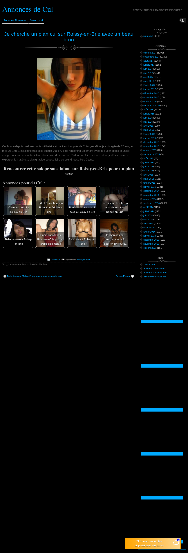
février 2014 (149, 232)
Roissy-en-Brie (83, 259)
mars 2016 (148, 130)
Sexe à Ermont (123, 276)
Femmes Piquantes (15, 20)
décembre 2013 (151, 240)
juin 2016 (148, 118)
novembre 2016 (151, 97)
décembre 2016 (151, 93)
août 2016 (148, 109)
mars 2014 (148, 227)
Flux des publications (154, 268)
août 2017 (148, 61)
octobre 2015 (150, 150)
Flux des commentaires (155, 272)
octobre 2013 (150, 248)
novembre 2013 (151, 244)
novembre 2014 (151, 195)
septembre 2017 (151, 57)
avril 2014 (148, 223)
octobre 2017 (150, 52)
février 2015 (149, 183)
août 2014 (148, 207)
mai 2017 (148, 73)
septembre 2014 (151, 203)
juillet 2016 (148, 114)
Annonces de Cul (27, 9)
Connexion (149, 264)
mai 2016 (148, 122)
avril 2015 (148, 175)
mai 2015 (148, 170)
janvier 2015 (149, 187)
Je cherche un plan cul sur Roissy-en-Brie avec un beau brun (68, 37)
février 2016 (149, 134)
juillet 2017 (148, 65)
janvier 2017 (149, 89)
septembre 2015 (151, 154)
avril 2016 (148, 126)
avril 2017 (148, 77)
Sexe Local (36, 20)
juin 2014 (148, 215)
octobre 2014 (150, 199)
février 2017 (149, 85)
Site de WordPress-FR (155, 276)
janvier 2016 (149, 138)
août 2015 (148, 158)
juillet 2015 (148, 162)
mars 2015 (148, 179)
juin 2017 (148, 69)
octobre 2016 (150, 101)
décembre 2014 (151, 191)
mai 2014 (148, 219)
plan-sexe (55, 259)
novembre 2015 (151, 146)
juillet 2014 (148, 211)
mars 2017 (148, 81)
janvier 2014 (149, 236)
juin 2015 (148, 166)
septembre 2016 (151, 105)
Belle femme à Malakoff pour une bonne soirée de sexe (34, 276)
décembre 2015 (151, 142)
